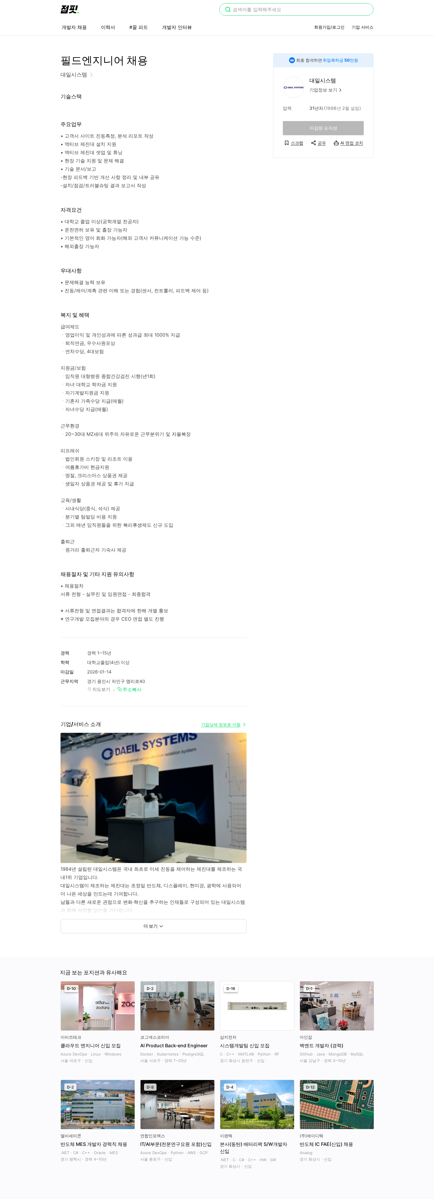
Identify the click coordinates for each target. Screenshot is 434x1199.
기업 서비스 (362, 27)
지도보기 (101, 689)
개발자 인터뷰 (177, 27)
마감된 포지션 (323, 128)
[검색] (227, 10)
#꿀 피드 (138, 27)
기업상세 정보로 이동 (221, 724)
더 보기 (150, 926)
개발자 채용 (74, 27)
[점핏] (70, 9)
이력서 (108, 27)
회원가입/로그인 (329, 27)
